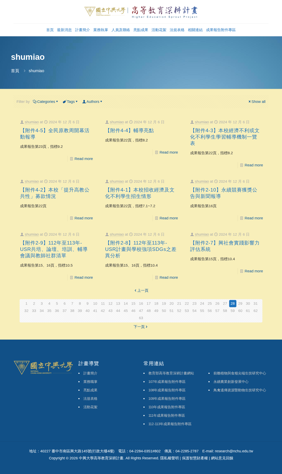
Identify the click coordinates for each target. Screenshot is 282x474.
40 (87, 311)
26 (217, 303)
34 (42, 311)
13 (118, 303)
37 (65, 311)
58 (225, 311)
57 (217, 311)
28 (233, 303)
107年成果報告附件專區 (167, 382)
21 (179, 303)
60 (240, 311)
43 (110, 311)
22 (187, 303)
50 (164, 311)
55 (202, 311)
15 (133, 303)
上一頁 (142, 290)
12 (110, 303)
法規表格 (90, 399)
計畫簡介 (90, 373)
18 (156, 303)
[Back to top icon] (262, 465)
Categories (46, 102)
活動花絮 (90, 407)
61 (248, 311)
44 (118, 311)
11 (103, 303)
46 (133, 311)
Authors (92, 102)
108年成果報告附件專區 (167, 390)
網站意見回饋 (222, 458)
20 (171, 303)
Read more (84, 159)
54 (194, 311)
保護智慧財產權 (195, 458)
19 (164, 303)
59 (233, 311)
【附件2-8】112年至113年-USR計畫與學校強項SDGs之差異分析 (141, 249)
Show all (258, 102)
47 (141, 311)
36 (57, 311)
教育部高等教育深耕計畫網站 (171, 373)
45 (126, 311)
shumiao (32, 122)
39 (80, 311)
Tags (71, 102)
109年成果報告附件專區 (167, 399)
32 (26, 311)
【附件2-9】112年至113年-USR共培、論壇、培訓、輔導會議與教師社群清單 (54, 249)
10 (95, 303)
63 (141, 318)
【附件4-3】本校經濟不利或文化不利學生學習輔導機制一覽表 (225, 137)
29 (240, 303)
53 (187, 311)
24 (202, 303)
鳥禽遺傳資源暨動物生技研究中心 (239, 390)
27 (225, 303)
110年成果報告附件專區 (166, 407)
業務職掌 (90, 382)
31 (256, 303)
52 (179, 311)
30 (248, 303)
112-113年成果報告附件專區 (170, 424)
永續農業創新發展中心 (231, 382)
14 (126, 303)
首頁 (15, 70)
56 (210, 311)
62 (256, 311)
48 (149, 311)
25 (210, 303)
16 (141, 303)
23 (194, 303)
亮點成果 (90, 390)
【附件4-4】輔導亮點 (129, 130)
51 (171, 311)
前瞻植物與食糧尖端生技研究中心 (239, 373)
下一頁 (139, 327)
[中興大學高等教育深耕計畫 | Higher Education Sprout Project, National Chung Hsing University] (141, 12)
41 (95, 311)
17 (149, 303)
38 (72, 311)
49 (156, 311)
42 (103, 311)
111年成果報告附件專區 (166, 416)
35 (49, 311)
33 (34, 311)
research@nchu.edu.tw (234, 451)
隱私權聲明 (169, 458)
